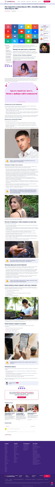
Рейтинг (11, 479)
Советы (11, 3)
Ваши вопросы (28, 1)
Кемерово (15, 461)
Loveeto (44, 28)
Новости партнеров (9, 480)
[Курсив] (9, 431)
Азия (5, 461)
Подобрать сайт (47, 1)
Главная (19, 1)
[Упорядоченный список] (12, 431)
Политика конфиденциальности (19, 479)
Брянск (15, 456)
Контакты (39, 1)
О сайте (7, 479)
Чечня (5, 465)
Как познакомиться (17, 3)
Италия (6, 469)
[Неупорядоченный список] (13, 431)
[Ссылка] (16, 431)
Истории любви (23, 1)
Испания (6, 467)
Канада (6, 455)
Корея (5, 464)
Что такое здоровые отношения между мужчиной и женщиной (20, 414)
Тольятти (15, 460)
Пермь (15, 459)
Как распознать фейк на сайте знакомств (32, 413)
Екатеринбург (16, 458)
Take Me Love (45, 33)
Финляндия (6, 463)
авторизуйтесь (33, 426)
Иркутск (15, 462)
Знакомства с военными (36, 455)
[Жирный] (8, 431)
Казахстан (6, 456)
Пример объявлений (35, 464)
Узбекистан (6, 462)
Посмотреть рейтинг (22, 397)
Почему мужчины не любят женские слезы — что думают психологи (10, 414)
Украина (6, 458)
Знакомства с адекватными (37, 457)
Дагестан (6, 459)
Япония (6, 471)
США (5, 466)
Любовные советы (34, 1)
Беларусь (6, 457)
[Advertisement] (27, 18)
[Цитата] (15, 431)
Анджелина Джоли (13, 382)
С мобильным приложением (37, 463)
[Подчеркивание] (10, 431)
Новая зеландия (7, 460)
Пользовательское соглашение (30, 479)
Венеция (6, 468)
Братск (15, 455)
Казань (15, 457)
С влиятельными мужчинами (35, 458)
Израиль (6, 470)
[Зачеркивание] (11, 431)
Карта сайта (46, 479)
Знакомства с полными (36, 456)
